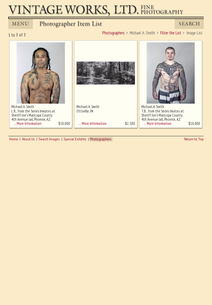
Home (13, 139)
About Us (28, 139)
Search (189, 24)
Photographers (100, 139)
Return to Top (194, 139)
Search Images (49, 139)
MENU (20, 24)
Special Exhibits (75, 139)
